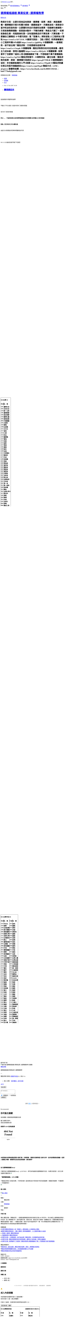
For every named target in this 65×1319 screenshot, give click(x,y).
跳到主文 (3, 17)
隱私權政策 (42, 1285)
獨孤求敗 (3, 1066)
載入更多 (3, 1087)
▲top (2, 1084)
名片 (5, 82)
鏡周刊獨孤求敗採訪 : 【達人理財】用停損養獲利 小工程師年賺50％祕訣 (23, 1231)
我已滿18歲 (4, 1305)
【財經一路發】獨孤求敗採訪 (10, 1233)
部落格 (6, 80)
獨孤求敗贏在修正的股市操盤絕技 (11, 1251)
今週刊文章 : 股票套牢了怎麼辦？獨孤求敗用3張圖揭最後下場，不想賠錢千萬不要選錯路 (28, 1241)
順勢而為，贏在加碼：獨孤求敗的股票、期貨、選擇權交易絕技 (20, 1247)
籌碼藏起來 (9, 90)
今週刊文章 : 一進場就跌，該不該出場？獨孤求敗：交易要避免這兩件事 (22, 1237)
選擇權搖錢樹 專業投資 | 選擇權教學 (22, 13)
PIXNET (20, 1285)
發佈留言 (3, 1097)
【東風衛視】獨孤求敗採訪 (9, 1235)
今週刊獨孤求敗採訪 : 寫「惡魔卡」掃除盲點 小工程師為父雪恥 (20, 1229)
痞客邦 (13, 1076)
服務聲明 (48, 1285)
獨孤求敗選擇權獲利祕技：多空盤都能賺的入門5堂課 (17, 1249)
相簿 (5, 78)
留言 (16, 1076)
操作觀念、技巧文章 (17, 1081)
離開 (10, 1305)
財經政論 (14, 75)
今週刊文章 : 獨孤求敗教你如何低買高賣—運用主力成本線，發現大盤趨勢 (23, 1239)
